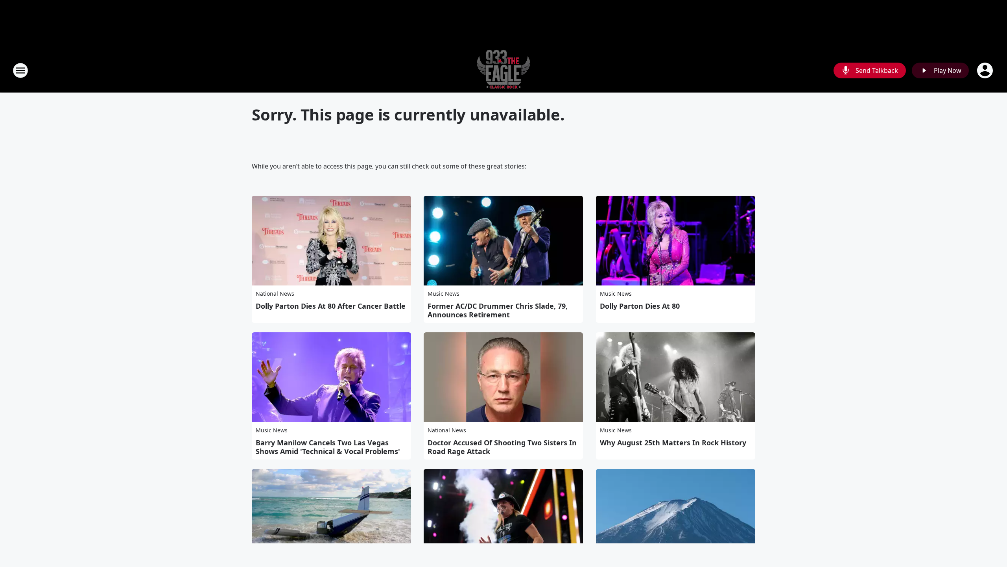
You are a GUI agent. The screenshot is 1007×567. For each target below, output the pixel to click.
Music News (443, 293)
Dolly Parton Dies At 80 (640, 306)
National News (275, 293)
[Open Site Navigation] (20, 70)
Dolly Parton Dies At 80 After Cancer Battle (331, 306)
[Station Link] (503, 70)
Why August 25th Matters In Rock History (673, 442)
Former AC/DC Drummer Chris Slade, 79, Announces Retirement (498, 310)
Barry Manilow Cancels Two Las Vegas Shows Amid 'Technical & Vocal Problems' (328, 447)
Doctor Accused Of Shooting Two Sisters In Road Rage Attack (502, 447)
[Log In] (985, 70)
